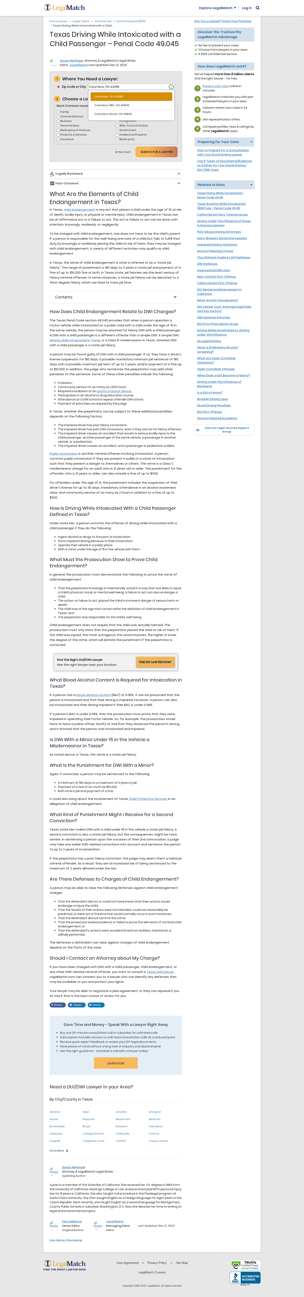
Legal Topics (81, 21)
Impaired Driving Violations (217, 245)
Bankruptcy (127, 139)
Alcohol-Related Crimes (215, 251)
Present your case (216, 86)
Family (64, 112)
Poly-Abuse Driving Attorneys (219, 232)
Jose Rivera (78, 65)
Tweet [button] (77, 1005)
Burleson (122, 1126)
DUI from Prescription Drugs (217, 324)
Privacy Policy (157, 1263)
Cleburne (56, 1134)
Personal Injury (69, 125)
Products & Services (73, 134)
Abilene (55, 1112)
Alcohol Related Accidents (217, 418)
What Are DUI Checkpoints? (217, 300)
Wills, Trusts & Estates (134, 125)
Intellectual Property (133, 134)
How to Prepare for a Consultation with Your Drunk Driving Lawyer (223, 152)
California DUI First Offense (217, 283)
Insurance (67, 139)
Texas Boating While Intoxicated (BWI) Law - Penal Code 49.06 (221, 206)
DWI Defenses (207, 264)
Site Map (182, 1263)
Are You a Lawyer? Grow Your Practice (222, 21)
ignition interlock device (114, 391)
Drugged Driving (209, 341)
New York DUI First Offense (216, 277)
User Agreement (127, 1263)
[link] (200, 443)
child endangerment (79, 209)
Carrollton (156, 1126)
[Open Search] (258, 8)
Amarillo (121, 1112)
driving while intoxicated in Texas (75, 340)
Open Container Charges (216, 369)
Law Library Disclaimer (66, 1240)
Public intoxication (64, 453)
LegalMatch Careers (152, 1272)
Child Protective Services (148, 799)
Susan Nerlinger (71, 61)
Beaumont (123, 1119)
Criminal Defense (71, 116)
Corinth (121, 1141)
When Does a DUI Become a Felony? (223, 375)
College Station (93, 1134)
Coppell (55, 1141)
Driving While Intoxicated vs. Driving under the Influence (223, 332)
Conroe (154, 1134)
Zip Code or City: (74, 87)
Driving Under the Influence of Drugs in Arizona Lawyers (224, 223)
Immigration (128, 121)
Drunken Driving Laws (212, 399)
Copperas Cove (93, 1141)
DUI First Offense (209, 412)
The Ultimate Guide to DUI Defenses (223, 257)
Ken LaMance (72, 1221)
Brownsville (57, 1126)
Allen (86, 1112)
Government (128, 130)
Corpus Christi (158, 1141)
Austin (54, 1119)
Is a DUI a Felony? (210, 393)
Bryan (86, 1126)
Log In (247, 8)
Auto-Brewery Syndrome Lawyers (222, 238)
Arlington (155, 1112)
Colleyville (122, 1134)
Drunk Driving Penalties (214, 405)
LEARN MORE (115, 1063)
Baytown (89, 1119)
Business (66, 121)
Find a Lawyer (59, 21)
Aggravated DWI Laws (213, 270)
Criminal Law (103, 21)
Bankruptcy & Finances (75, 130)
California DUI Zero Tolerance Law (222, 215)
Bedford (154, 1119)
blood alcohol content (93, 695)
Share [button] (58, 1005)
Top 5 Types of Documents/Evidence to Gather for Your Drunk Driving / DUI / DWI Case (224, 165)
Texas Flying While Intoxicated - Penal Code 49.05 (220, 195)
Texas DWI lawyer (160, 972)
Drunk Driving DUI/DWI (131, 21)
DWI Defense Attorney (213, 317)
